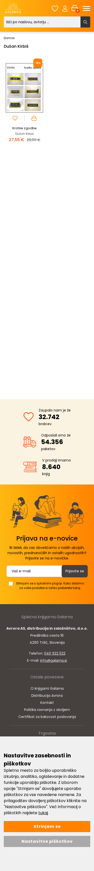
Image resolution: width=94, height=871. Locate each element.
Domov (9, 38)
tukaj (43, 813)
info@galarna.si (53, 660)
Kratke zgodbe (24, 128)
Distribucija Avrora (47, 695)
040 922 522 (54, 653)
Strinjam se (47, 826)
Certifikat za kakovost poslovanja (47, 716)
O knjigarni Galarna (47, 688)
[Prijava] (64, 8)
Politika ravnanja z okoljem (47, 709)
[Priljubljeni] (55, 8)
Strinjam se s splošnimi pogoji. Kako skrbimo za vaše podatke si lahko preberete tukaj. (50, 585)
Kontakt (47, 702)
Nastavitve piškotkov (47, 841)
